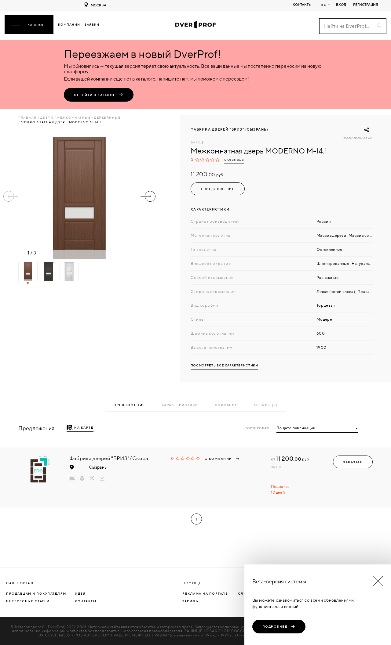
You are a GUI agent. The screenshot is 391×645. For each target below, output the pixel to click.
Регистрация (365, 4)
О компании (218, 458)
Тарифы (190, 601)
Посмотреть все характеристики (224, 365)
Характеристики (180, 405)
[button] (148, 196)
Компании (69, 24)
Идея (80, 593)
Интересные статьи (28, 601)
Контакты (302, 4)
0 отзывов (234, 159)
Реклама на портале (205, 593)
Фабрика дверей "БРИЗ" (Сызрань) (230, 129)
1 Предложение (218, 189)
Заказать (353, 462)
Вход (341, 4)
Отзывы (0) (265, 405)
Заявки (92, 24)
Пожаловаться (358, 137)
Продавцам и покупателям (36, 593)
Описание (226, 405)
